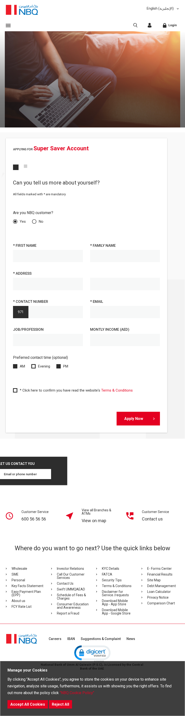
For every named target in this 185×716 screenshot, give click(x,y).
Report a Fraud (68, 613)
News (130, 639)
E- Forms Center (159, 568)
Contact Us (65, 583)
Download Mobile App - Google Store (116, 611)
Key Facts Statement (27, 586)
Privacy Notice (158, 597)
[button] (92, 653)
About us (18, 600)
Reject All (60, 704)
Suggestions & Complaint (101, 639)
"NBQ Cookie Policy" (77, 693)
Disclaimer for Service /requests (115, 593)
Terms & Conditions (117, 390)
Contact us (152, 518)
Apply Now (133, 418)
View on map (94, 520)
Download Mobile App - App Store (115, 602)
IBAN (71, 639)
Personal (18, 580)
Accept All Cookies (27, 704)
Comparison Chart (161, 603)
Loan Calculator (159, 591)
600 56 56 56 (33, 518)
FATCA (107, 574)
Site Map (154, 580)
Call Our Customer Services (71, 576)
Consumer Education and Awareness (73, 605)
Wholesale (19, 568)
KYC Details (110, 568)
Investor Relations (70, 568)
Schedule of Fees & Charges (71, 596)
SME (15, 574)
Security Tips (112, 580)
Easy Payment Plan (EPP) (26, 593)
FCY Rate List (22, 606)
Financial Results (159, 574)
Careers (55, 639)
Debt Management (161, 586)
